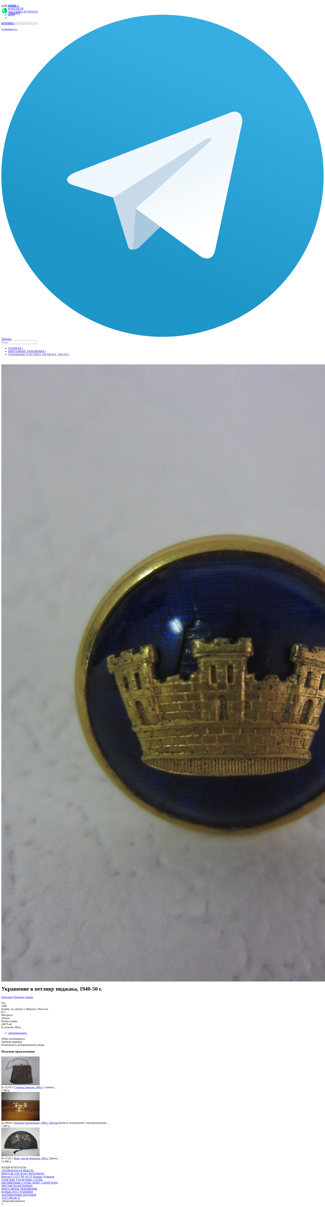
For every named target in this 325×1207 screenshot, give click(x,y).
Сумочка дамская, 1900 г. (28, 1087)
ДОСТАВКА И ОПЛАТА (23, 11)
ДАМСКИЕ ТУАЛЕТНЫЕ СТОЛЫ (21, 1179)
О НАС (12, 5)
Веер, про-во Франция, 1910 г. (31, 1158)
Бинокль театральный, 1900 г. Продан (36, 1122)
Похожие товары (23, 997)
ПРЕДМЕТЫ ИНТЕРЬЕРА (17, 1185)
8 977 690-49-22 (10, 1198)
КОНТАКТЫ (16, 8)
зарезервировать (17, 1033)
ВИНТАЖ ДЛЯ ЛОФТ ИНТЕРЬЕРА (22, 1173)
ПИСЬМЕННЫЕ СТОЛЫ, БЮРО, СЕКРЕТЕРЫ (29, 1182)
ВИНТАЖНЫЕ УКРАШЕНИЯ (19, 1188)
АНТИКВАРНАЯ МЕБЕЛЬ (17, 1170)
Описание (7, 997)
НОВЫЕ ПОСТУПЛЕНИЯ (17, 1191)
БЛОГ (11, 14)
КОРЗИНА (7, 23)
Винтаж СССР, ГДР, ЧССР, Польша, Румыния (27, 1176)
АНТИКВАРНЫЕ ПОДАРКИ (18, 1194)
